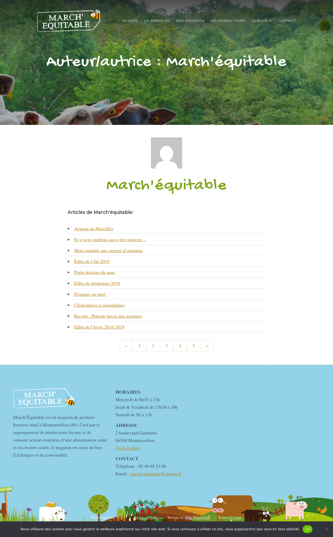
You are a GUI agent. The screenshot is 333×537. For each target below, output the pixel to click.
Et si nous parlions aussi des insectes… (110, 239)
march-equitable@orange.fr (156, 473)
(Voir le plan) (128, 448)
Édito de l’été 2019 (92, 261)
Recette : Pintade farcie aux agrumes (108, 316)
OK (307, 529)
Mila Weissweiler (197, 517)
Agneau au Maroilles (93, 228)
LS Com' (235, 517)
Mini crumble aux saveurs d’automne (108, 250)
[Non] (326, 529)
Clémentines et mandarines (99, 305)
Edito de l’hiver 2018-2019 (99, 327)
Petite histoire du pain (94, 272)
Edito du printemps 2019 (97, 283)
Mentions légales (147, 517)
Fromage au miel (90, 294)
